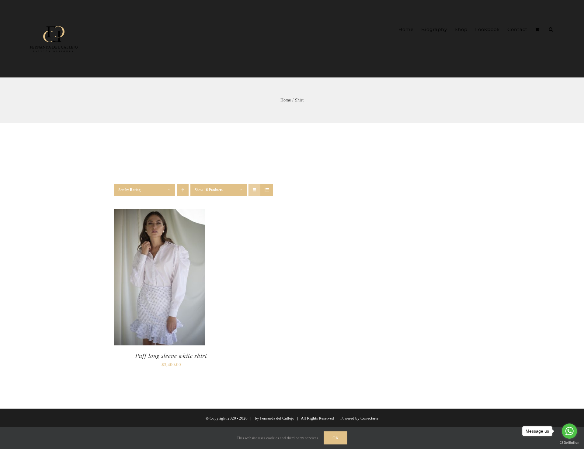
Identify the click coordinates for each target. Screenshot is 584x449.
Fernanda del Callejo (277, 418)
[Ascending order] (183, 190)
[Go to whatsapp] (569, 431)
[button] (551, 29)
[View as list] (267, 190)
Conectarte (369, 418)
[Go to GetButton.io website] (569, 443)
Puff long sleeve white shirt (171, 355)
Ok (335, 437)
